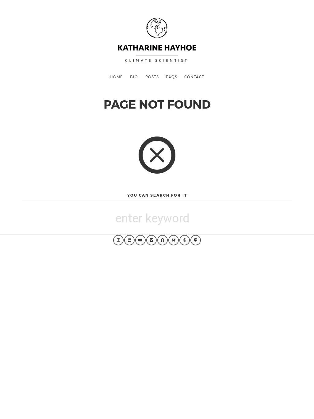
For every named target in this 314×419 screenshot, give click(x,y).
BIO (134, 77)
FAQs (171, 77)
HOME (116, 77)
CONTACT (194, 77)
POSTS (152, 77)
